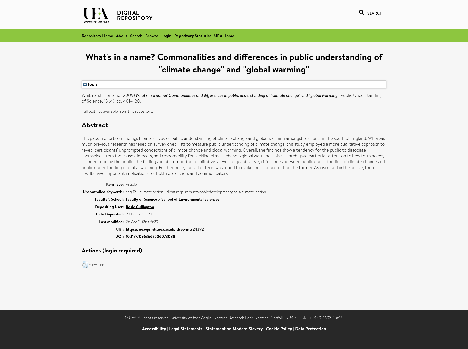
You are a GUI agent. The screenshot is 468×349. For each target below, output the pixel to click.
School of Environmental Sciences (190, 199)
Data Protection (310, 329)
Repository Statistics (192, 35)
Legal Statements (185, 329)
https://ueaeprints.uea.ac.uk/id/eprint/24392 (165, 229)
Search (136, 35)
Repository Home (97, 35)
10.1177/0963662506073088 (150, 236)
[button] (85, 264)
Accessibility (154, 329)
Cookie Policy (279, 329)
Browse (151, 35)
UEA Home (224, 35)
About (121, 35)
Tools (92, 84)
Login (166, 35)
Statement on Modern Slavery (234, 329)
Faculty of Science (141, 199)
